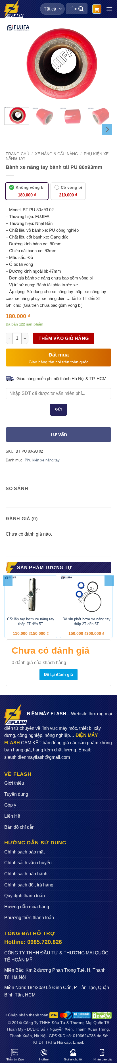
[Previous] (15, 63)
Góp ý (10, 805)
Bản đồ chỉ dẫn (19, 827)
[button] (96, 9)
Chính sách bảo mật (24, 851)
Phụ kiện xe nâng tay (42, 460)
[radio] (27, 191)
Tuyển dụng (16, 794)
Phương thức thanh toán (29, 917)
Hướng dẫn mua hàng (26, 906)
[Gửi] (81, 8)
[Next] (102, 63)
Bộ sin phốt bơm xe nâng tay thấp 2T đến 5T (86, 621)
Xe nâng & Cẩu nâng (56, 154)
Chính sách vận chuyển (28, 862)
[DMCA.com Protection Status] (101, 1015)
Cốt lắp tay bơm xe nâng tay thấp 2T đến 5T (30, 621)
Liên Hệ (12, 816)
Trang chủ (17, 154)
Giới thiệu (14, 783)
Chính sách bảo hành (25, 873)
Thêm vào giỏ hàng (64, 338)
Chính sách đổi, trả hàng (28, 884)
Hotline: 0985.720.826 (33, 942)
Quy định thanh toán (24, 895)
